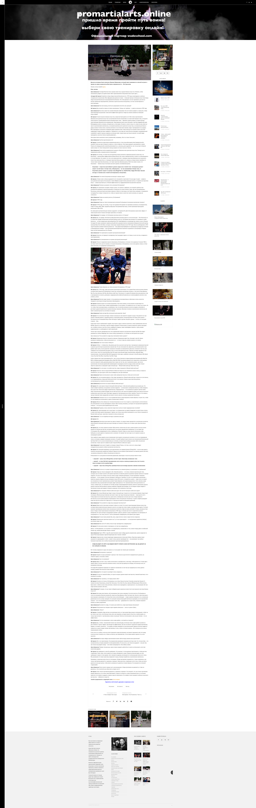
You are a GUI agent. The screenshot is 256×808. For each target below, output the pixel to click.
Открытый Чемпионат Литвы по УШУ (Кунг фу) (166, 146)
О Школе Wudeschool (144, 2)
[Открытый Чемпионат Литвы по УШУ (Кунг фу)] (156, 146)
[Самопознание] (163, 245)
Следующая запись (132, 693)
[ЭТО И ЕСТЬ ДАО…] (146, 779)
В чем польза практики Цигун (164, 126)
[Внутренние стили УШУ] (163, 310)
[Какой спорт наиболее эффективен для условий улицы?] (146, 755)
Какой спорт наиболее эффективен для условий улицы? (146, 761)
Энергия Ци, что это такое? (161, 90)
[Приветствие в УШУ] (156, 99)
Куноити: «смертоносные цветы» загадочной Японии (165, 117)
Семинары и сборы (114, 780)
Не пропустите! (114, 777)
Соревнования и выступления (117, 783)
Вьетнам (112, 763)
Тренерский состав (115, 788)
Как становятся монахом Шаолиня (165, 154)
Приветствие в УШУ (165, 97)
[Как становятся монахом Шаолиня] (156, 155)
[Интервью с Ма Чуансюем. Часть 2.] (137, 768)
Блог (135, 2)
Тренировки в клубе (162, 53)
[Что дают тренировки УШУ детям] (156, 193)
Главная (110, 2)
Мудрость (121, 68)
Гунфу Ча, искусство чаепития (161, 301)
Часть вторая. (116, 679)
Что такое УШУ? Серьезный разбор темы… (165, 107)
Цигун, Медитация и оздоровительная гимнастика (161, 217)
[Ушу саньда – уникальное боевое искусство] (163, 227)
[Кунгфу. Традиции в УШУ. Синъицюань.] (146, 742)
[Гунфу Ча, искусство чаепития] (163, 294)
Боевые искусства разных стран (117, 758)
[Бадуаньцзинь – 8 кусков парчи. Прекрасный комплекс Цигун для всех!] (156, 180)
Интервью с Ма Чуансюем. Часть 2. (137, 774)
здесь (104, 86)
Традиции (113, 787)
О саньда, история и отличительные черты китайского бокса (166, 163)
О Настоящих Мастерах (117, 723)
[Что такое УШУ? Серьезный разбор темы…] (156, 107)
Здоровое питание (114, 764)
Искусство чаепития (115, 766)
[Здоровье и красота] (163, 278)
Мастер (127, 686)
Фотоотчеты (154, 2)
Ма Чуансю (120, 686)
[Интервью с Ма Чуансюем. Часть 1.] (146, 768)
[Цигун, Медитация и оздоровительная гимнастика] (163, 210)
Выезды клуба (114, 761)
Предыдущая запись (110, 693)
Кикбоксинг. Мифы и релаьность (137, 748)
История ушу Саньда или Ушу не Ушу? (137, 760)
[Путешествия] (163, 261)
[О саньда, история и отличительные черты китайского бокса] (156, 164)
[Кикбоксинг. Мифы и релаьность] (137, 742)
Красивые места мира (115, 771)
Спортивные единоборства (116, 785)
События (113, 782)
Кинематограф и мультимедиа (117, 768)
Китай (119, 63)
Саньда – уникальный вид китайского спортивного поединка (165, 136)
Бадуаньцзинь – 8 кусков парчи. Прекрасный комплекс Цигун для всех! (165, 182)
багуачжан (111, 686)
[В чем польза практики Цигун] (156, 127)
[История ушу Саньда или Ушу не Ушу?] (137, 755)
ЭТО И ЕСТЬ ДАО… (138, 723)
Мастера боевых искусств (112, 68)
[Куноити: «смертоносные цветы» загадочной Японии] (156, 117)
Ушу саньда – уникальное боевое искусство (161, 235)
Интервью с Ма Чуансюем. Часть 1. (146, 773)
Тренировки (117, 2)
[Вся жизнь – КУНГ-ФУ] (156, 173)
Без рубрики (113, 756)
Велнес (124, 2)
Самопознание (157, 252)
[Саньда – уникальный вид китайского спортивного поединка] (156, 135)
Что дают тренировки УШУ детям (165, 192)
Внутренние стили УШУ (159, 317)
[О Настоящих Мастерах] (137, 779)
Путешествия (157, 268)
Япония (112, 796)
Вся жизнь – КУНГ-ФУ (166, 171)
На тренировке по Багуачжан (163, 59)
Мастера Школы (114, 774)
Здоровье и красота (158, 285)
